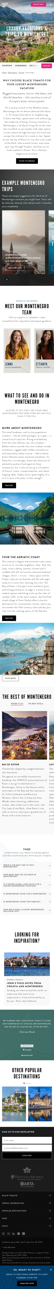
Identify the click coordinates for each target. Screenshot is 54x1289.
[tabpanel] (23, 764)
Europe (21, 72)
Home (4, 72)
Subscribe (27, 1155)
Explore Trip (14, 268)
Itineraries (21, 65)
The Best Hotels (35, 704)
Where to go (17, 704)
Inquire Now (38, 4)
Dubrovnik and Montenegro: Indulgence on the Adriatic (23, 258)
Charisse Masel (27, 1032)
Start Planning (27, 161)
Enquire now (27, 1283)
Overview (7, 65)
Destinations (12, 72)
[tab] (22, 1055)
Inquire (47, 66)
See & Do (33, 65)
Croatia (19, 980)
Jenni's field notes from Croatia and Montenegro (25, 985)
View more (10, 678)
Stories (10, 980)
